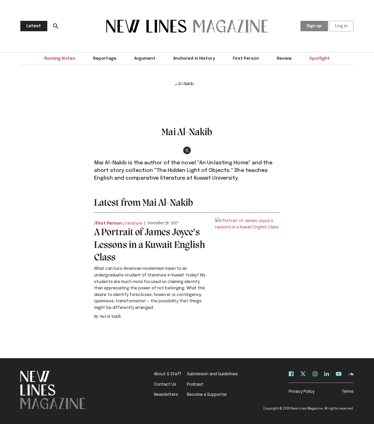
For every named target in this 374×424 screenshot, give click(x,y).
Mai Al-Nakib (110, 317)
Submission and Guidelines (212, 374)
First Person (246, 58)
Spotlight (319, 58)
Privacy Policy (301, 391)
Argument (144, 58)
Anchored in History (194, 58)
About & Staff (167, 374)
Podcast (195, 384)
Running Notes (59, 58)
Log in (341, 26)
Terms (348, 391)
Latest (33, 26)
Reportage (105, 58)
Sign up (314, 26)
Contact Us (165, 384)
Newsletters (166, 394)
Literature (132, 223)
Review (284, 58)
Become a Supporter (207, 394)
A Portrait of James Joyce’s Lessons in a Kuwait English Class (149, 245)
